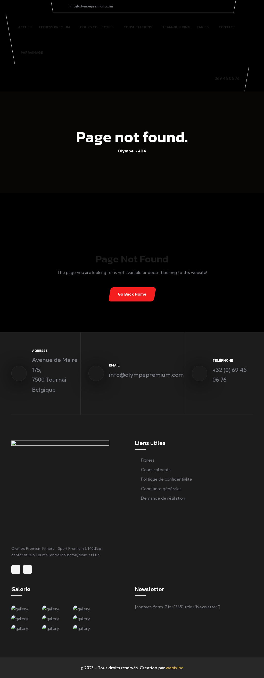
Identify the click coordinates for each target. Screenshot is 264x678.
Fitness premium (54, 27)
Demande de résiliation (163, 498)
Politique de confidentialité (166, 479)
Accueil (25, 27)
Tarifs (202, 27)
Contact (227, 27)
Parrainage (32, 52)
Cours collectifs (96, 27)
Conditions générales (161, 488)
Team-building (176, 27)
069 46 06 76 (227, 78)
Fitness (147, 460)
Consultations (137, 27)
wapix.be (175, 667)
